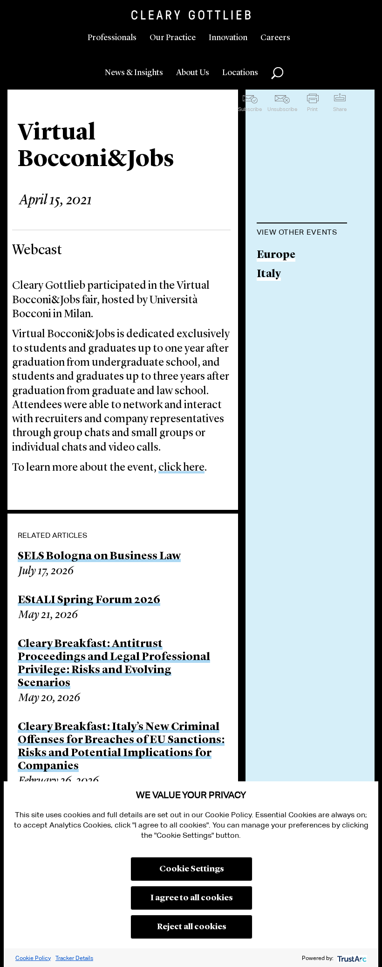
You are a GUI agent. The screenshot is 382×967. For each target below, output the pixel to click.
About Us (192, 73)
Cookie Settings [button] (191, 869)
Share (340, 109)
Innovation (228, 38)
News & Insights (134, 73)
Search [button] (277, 73)
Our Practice (173, 38)
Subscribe (250, 109)
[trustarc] (351, 958)
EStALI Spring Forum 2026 (89, 600)
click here (181, 467)
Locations (240, 73)
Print (312, 109)
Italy (269, 274)
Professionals (112, 38)
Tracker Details (74, 957)
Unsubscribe (282, 109)
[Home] (191, 15)
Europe (276, 255)
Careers (275, 38)
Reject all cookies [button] (191, 927)
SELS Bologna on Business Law (99, 556)
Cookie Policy (33, 957)
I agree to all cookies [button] (191, 898)
